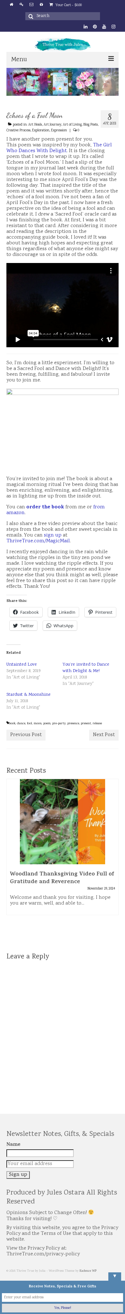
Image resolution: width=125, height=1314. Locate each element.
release (97, 723)
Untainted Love (21, 664)
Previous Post (26, 735)
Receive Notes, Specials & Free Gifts (62, 1287)
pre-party (59, 723)
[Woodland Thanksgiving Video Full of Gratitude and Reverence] (62, 821)
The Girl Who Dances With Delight (59, 148)
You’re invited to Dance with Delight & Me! (86, 667)
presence (73, 723)
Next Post (104, 735)
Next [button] (113, 861)
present (86, 723)
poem (47, 723)
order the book (45, 507)
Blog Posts (90, 124)
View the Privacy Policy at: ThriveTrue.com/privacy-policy (43, 1251)
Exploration (40, 130)
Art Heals (35, 124)
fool (29, 723)
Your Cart (68, 5)
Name (13, 1145)
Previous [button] (12, 861)
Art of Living (72, 124)
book (12, 723)
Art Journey (52, 124)
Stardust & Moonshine (28, 695)
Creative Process (18, 130)
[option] (62, 850)
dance (21, 723)
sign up (53, 535)
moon (38, 723)
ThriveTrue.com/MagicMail (38, 541)
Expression (59, 130)
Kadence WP (87, 1271)
